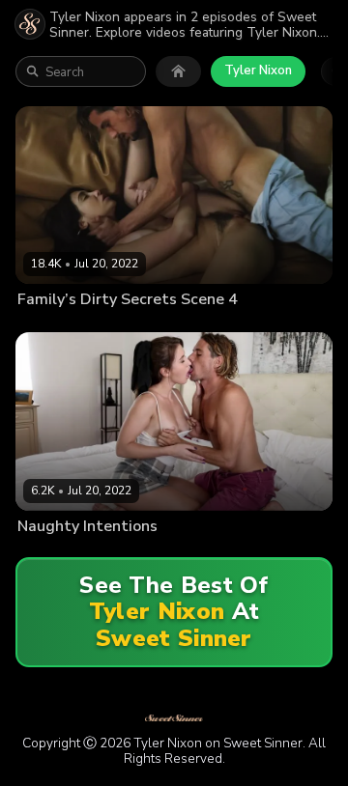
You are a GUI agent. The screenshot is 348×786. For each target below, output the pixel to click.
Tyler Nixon (258, 70)
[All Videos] (178, 71)
